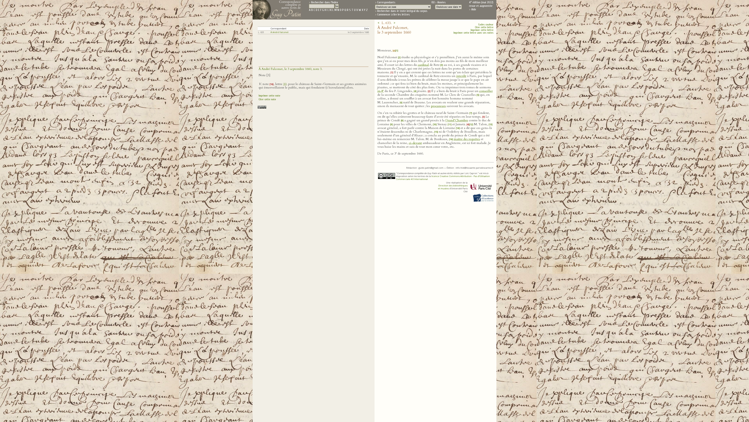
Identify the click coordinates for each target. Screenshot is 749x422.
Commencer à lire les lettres (393, 14)
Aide (473, 9)
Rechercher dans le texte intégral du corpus (402, 11)
